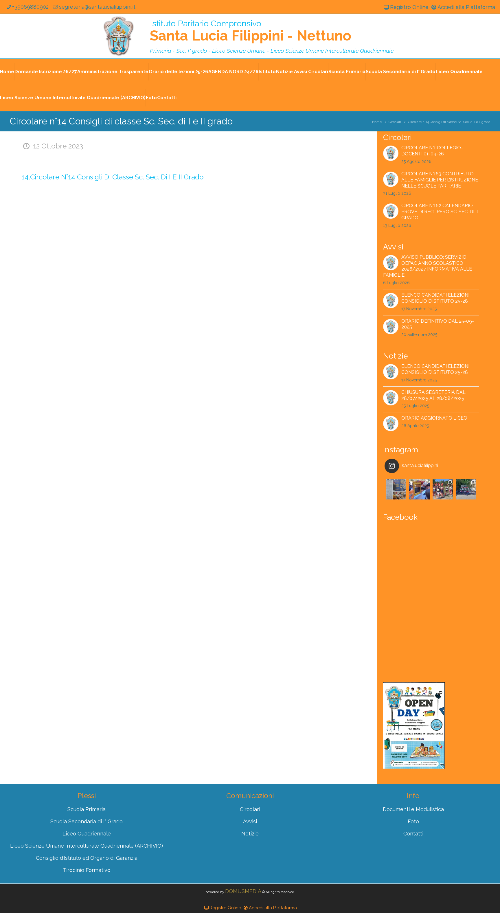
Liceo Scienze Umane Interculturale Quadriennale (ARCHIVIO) (73, 97)
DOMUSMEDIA (243, 891)
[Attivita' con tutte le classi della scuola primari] (419, 489)
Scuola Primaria (346, 71)
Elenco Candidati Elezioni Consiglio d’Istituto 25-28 (435, 298)
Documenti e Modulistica (413, 809)
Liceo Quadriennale (459, 71)
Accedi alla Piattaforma (466, 7)
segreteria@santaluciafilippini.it (97, 7)
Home (7, 71)
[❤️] (396, 489)
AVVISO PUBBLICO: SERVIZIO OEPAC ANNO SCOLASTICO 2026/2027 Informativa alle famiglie (427, 266)
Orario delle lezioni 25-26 (178, 71)
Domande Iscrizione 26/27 (45, 71)
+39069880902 (30, 7)
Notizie (250, 834)
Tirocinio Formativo (87, 870)
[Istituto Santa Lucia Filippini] (118, 36)
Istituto (267, 71)
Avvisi (250, 821)
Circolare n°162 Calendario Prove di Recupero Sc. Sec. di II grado (439, 212)
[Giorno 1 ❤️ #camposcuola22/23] (466, 489)
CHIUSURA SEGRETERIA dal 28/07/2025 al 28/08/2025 (433, 395)
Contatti (167, 97)
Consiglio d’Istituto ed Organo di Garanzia (86, 858)
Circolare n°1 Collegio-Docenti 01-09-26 (432, 151)
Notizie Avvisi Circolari (302, 71)
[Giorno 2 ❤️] (443, 489)
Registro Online (409, 7)
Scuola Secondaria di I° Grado (400, 71)
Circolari (395, 122)
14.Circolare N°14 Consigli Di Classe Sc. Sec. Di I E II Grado (112, 177)
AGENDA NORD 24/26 (233, 71)
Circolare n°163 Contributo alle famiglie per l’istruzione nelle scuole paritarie (439, 180)
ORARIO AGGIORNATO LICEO (434, 418)
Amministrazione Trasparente (112, 71)
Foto (151, 97)
